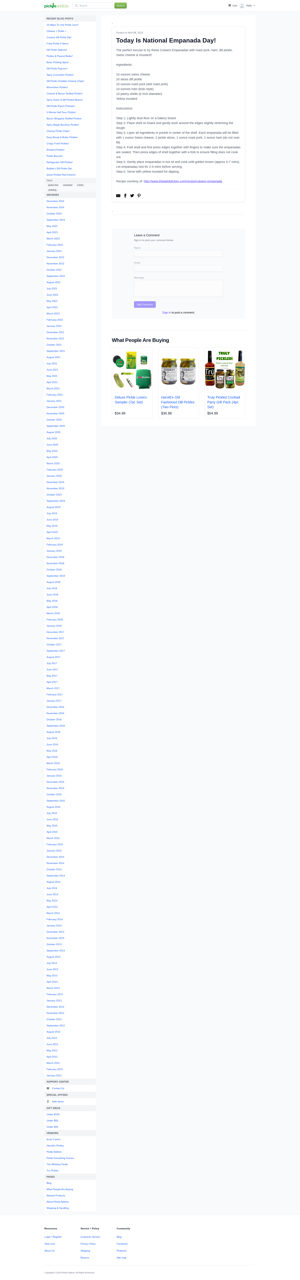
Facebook (122, 1243)
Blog (119, 1236)
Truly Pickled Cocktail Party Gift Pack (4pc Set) (223, 402)
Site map (121, 1257)
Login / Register (53, 1236)
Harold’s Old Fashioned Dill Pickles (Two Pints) (177, 402)
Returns (85, 1257)
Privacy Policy (88, 1243)
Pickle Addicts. (68, 1272)
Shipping (85, 1250)
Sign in (166, 312)
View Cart (49, 1243)
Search (120, 5)
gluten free (53, 185)
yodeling (52, 190)
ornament (67, 185)
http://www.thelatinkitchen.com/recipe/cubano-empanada (183, 181)
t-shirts (80, 185)
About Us (49, 1250)
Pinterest (121, 1250)
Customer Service (90, 1236)
